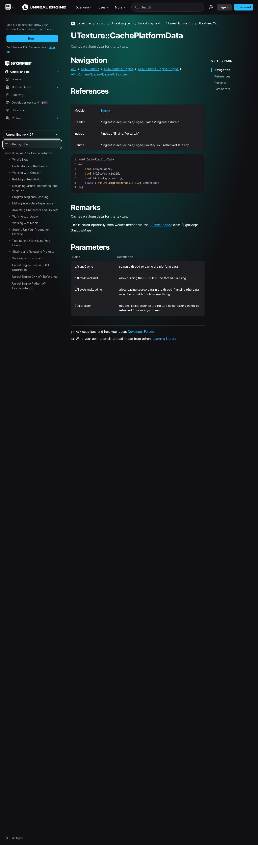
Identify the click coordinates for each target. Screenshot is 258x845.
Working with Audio (25, 216)
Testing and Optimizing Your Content (31, 243)
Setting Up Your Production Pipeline (31, 232)
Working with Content (27, 172)
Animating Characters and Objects (35, 210)
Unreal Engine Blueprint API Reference (30, 267)
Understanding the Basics (29, 166)
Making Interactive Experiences (33, 203)
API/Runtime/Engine (118, 69)
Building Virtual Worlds (27, 179)
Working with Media (25, 223)
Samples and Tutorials (27, 258)
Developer (84, 23)
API (73, 69)
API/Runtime (90, 69)
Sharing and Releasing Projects (33, 251)
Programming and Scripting (30, 197)
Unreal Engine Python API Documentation (29, 286)
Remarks (220, 82)
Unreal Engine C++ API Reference (35, 276)
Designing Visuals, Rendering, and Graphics (35, 188)
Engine (105, 110)
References (222, 76)
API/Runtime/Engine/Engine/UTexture (99, 74)
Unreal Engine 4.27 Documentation (28, 153)
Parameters (222, 89)
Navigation (222, 70)
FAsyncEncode (161, 225)
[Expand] (9, 159)
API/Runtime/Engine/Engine (158, 69)
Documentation (101, 23)
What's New (20, 159)
